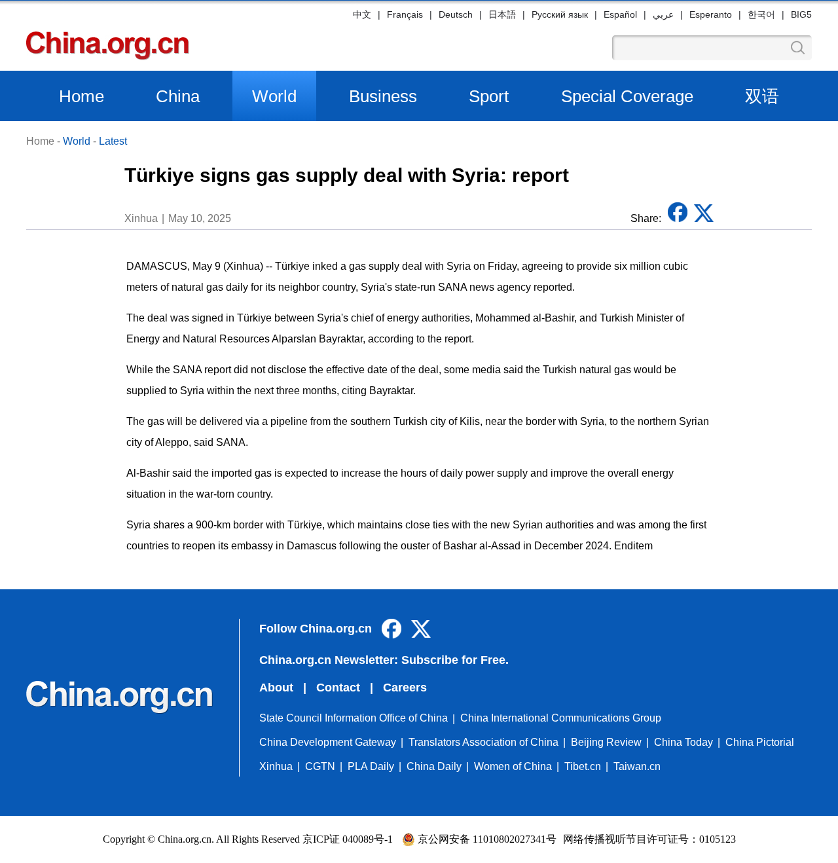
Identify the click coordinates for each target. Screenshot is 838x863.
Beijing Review (606, 742)
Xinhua (276, 766)
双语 (762, 96)
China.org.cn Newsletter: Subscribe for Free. (384, 660)
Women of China (513, 766)
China (178, 96)
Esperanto (710, 14)
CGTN (320, 766)
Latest (113, 141)
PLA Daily (371, 766)
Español (620, 14)
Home (81, 96)
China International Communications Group (560, 718)
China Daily (434, 766)
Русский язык (560, 14)
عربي (663, 14)
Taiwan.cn (637, 766)
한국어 (761, 14)
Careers (405, 687)
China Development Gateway (327, 742)
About (276, 687)
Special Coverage (627, 96)
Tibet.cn (582, 766)
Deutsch (456, 14)
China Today (683, 742)
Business (383, 96)
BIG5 (801, 14)
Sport (489, 96)
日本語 (502, 14)
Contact (338, 687)
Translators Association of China (483, 742)
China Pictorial (759, 742)
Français (405, 14)
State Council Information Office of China (353, 718)
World (274, 96)
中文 (362, 14)
